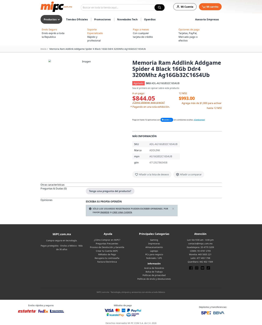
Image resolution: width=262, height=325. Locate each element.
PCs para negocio (154, 254)
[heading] (63, 185)
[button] (85, 96)
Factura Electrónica (107, 261)
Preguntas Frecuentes (107, 243)
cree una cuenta (122, 212)
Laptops (154, 250)
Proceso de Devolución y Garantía (107, 247)
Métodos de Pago (107, 254)
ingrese (104, 212)
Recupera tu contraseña (107, 258)
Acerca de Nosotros (154, 268)
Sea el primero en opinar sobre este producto (155, 88)
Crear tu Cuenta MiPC (107, 250)
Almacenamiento (154, 247)
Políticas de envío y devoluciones (154, 278)
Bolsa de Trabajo (154, 271)
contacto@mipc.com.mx (200, 243)
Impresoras (154, 243)
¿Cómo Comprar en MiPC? (107, 239)
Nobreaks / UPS (154, 258)
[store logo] (56, 7)
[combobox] (123, 7)
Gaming (154, 239)
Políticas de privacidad (154, 275)
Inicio (43, 48)
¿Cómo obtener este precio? (148, 102)
